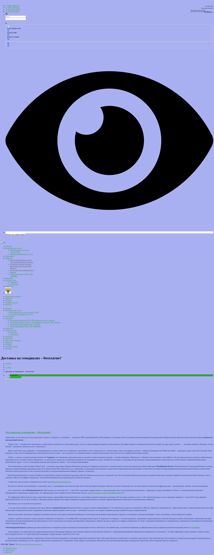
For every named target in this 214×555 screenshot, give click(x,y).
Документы (9, 256)
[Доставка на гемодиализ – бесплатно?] (42, 427)
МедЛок (8, 304)
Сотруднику (14, 284)
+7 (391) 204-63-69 (12, 7)
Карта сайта (9, 550)
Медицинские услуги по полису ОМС (19, 251)
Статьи (8, 367)
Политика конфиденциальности (29, 544)
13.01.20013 (194, 527)
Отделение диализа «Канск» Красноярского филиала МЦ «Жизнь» (20, 266)
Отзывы (8, 300)
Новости (8, 298)
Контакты (9, 286)
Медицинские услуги (13, 248)
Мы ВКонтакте (11, 548)
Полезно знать (10, 280)
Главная (9, 246)
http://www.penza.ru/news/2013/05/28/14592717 (106, 492)
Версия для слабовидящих (15, 234)
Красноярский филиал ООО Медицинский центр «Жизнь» (21, 261)
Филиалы (9, 258)
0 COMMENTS (15, 377)
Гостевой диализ (11, 302)
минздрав (109, 290)
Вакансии (9, 278)
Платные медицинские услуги (21, 254)
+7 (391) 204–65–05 (12, 9)
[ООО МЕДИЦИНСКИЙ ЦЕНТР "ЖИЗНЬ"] (3, 242)
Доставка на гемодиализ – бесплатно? (28, 432)
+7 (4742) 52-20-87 (12, 11)
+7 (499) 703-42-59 (12, 5)
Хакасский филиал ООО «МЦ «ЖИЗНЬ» (25, 326)
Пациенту (14, 282)
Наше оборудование (13, 296)
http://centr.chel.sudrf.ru (61, 481)
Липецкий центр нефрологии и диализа (25, 324)
